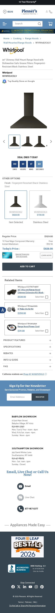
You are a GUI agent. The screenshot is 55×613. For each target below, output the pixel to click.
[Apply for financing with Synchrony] (27, 31)
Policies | (28, 602)
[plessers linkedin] (24, 587)
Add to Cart (27, 266)
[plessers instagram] (36, 587)
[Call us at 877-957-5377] (20, 508)
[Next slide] (51, 141)
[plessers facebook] (13, 587)
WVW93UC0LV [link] (43, 43)
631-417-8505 (18, 458)
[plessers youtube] (30, 587)
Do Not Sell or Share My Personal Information (27, 605)
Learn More (46, 255)
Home (6, 38)
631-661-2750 (18, 427)
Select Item (39, 297)
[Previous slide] (4, 141)
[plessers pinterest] (42, 587)
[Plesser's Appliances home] (29, 11)
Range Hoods (32, 38)
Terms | (21, 602)
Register (40, 397)
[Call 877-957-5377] (50, 11)
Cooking (17, 38)
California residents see (23, 374)
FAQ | (35, 602)
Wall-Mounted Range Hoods (17, 43)
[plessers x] (19, 587)
